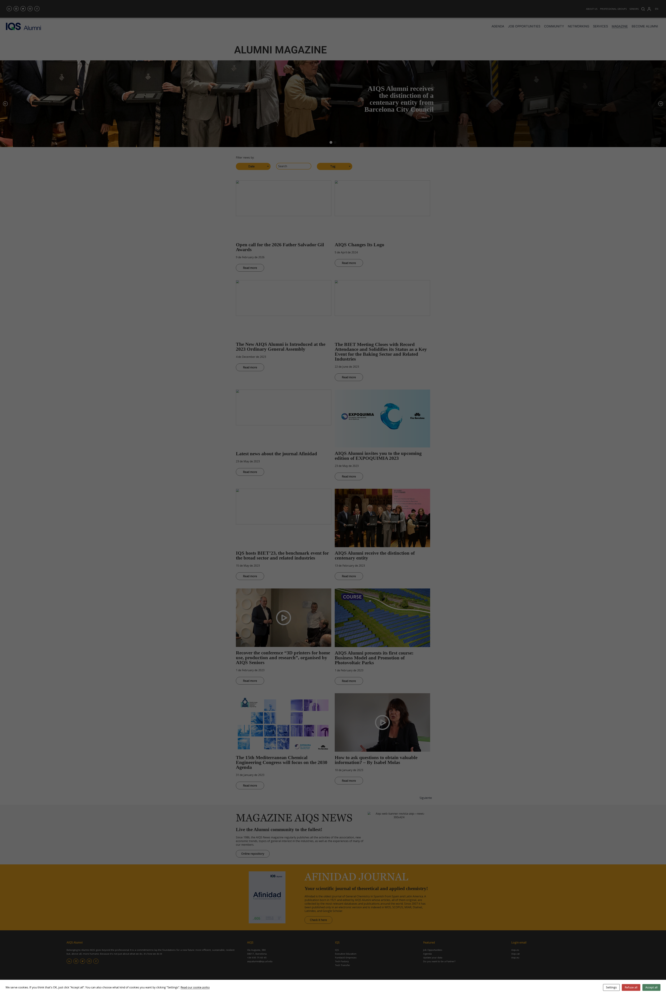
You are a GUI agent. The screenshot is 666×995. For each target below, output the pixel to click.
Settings (611, 987)
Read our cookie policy (195, 987)
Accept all (651, 987)
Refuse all (631, 987)
